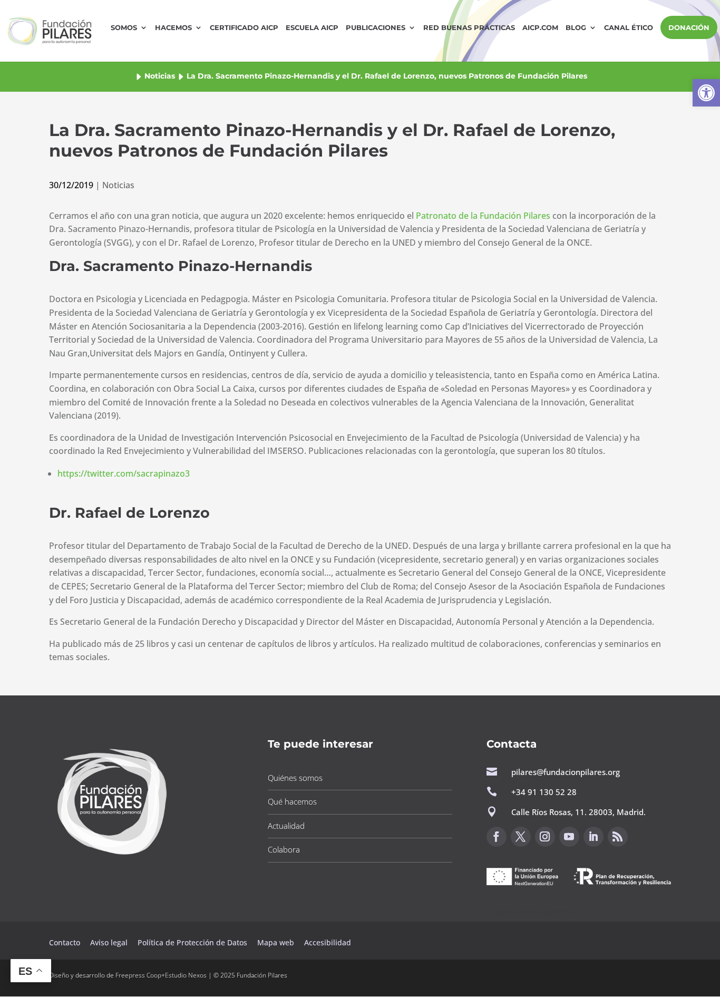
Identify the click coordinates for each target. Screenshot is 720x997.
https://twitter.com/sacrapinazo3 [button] (123, 473)
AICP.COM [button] (540, 28)
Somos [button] (124, 28)
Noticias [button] (159, 76)
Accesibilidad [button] (327, 942)
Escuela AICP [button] (312, 28)
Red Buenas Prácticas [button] (469, 28)
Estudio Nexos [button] (186, 975)
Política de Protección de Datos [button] (193, 942)
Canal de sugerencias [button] (537, 912)
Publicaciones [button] (375, 28)
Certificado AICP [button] (244, 28)
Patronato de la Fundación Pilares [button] (483, 215)
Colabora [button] (284, 849)
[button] (706, 93)
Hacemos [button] (173, 28)
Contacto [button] (65, 942)
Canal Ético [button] (628, 28)
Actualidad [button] (286, 825)
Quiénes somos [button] (295, 777)
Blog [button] (576, 28)
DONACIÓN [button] (688, 27)
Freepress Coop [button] (138, 975)
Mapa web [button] (275, 942)
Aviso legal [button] (110, 942)
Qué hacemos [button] (292, 801)
